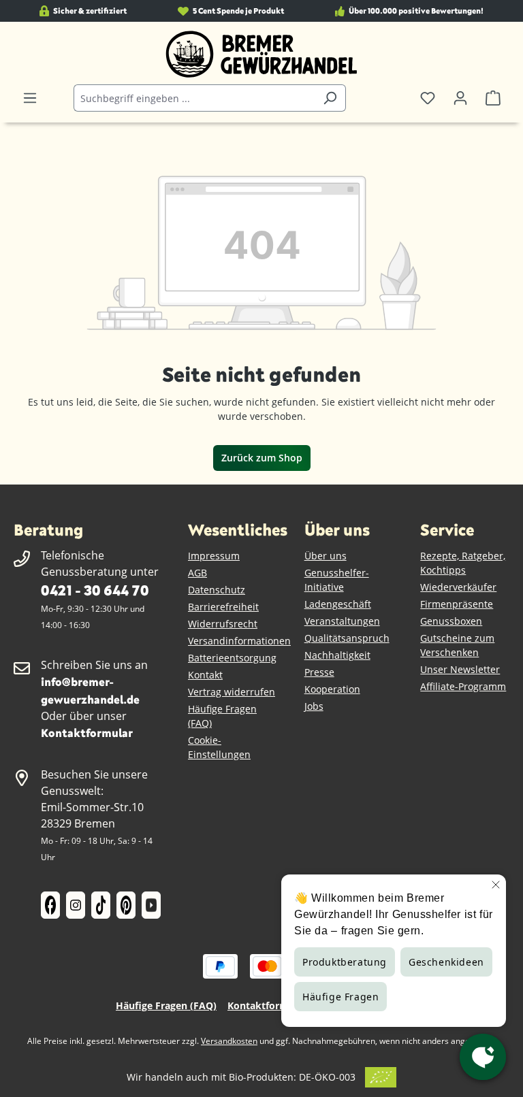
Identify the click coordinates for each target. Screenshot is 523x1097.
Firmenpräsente (456, 603)
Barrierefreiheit (223, 606)
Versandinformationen (239, 640)
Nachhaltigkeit (337, 655)
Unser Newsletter (460, 669)
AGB (197, 572)
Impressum (214, 555)
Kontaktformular (87, 732)
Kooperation (332, 689)
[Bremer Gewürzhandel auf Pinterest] (126, 905)
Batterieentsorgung (232, 657)
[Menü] (30, 98)
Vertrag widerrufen (231, 691)
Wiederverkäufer (458, 586)
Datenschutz (216, 589)
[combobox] (194, 98)
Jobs (313, 706)
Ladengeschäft (337, 603)
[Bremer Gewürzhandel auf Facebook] (50, 905)
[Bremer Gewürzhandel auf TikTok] (100, 905)
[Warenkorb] (493, 98)
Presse (319, 672)
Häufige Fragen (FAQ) (166, 1005)
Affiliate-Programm (463, 686)
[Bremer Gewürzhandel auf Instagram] (75, 905)
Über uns (325, 555)
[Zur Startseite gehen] (261, 54)
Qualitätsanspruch (347, 638)
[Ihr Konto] (460, 98)
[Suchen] (330, 98)
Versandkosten (229, 1041)
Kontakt (205, 674)
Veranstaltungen (342, 621)
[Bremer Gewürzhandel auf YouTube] (151, 905)
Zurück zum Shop (261, 457)
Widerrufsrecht (222, 623)
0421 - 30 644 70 (94, 589)
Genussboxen (451, 621)
